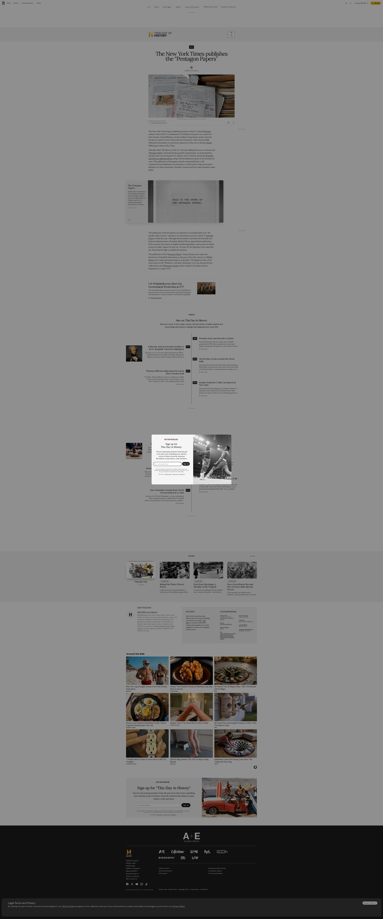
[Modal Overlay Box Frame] (191, 459)
